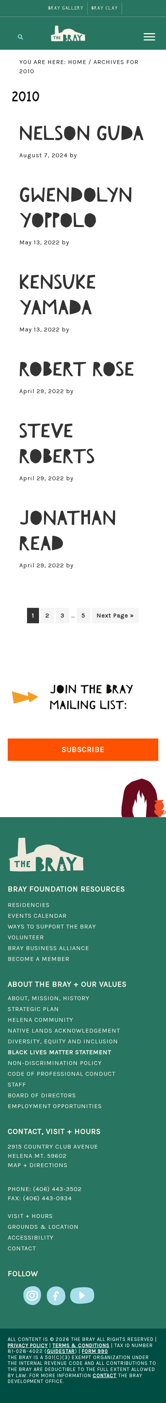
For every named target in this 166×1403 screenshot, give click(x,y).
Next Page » (115, 617)
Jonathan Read (67, 531)
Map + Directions (38, 1165)
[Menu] (149, 37)
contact (105, 1375)
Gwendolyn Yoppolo (75, 208)
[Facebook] (56, 1290)
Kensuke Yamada (57, 295)
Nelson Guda (81, 134)
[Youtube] (82, 1290)
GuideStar (61, 1351)
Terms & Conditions (81, 1345)
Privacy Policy (28, 1345)
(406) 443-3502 (57, 1189)
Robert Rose (76, 370)
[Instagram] (32, 1290)
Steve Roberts (57, 444)
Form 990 (95, 1351)
